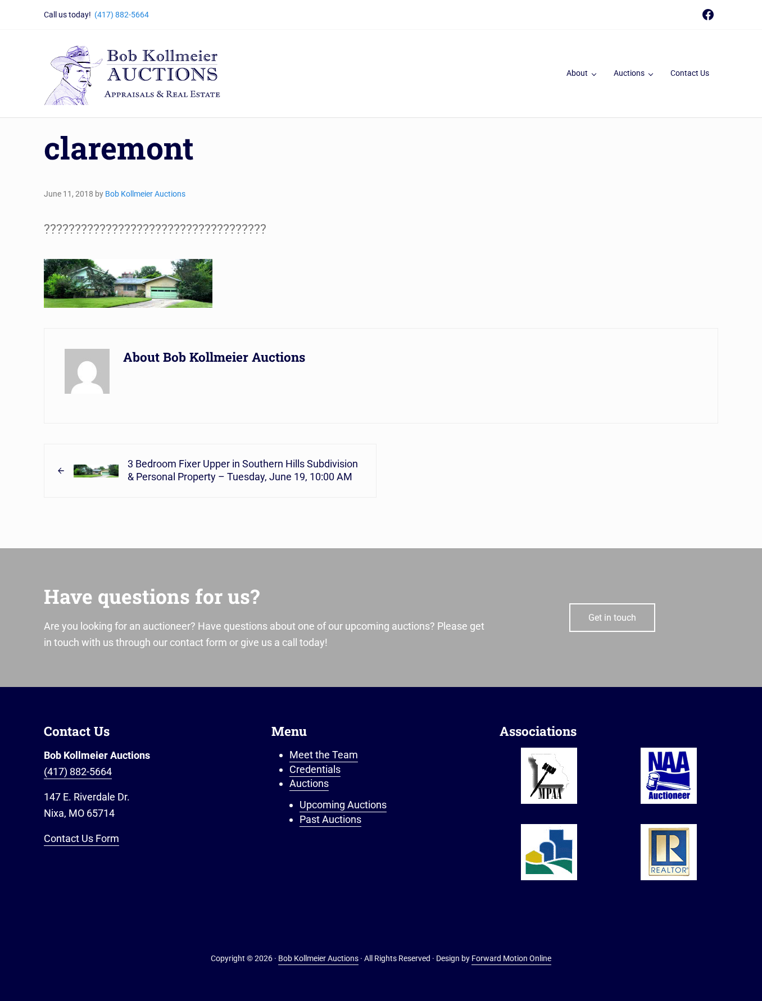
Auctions (309, 783)
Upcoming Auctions (343, 805)
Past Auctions (330, 819)
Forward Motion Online (511, 958)
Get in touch (612, 617)
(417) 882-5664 (121, 14)
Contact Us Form (81, 838)
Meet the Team (323, 755)
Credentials (315, 769)
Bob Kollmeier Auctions (318, 958)
